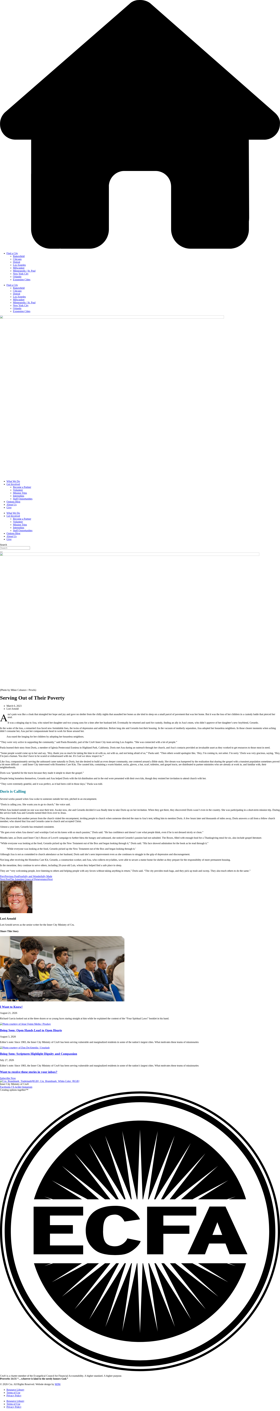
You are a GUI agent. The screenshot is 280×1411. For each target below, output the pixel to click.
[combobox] (15, 548)
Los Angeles (19, 265)
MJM (57, 1384)
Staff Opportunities (22, 498)
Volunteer (18, 490)
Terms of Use (13, 1392)
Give (9, 507)
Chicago (17, 259)
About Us (11, 504)
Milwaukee (18, 267)
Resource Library (15, 1389)
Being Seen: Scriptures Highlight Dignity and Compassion (38, 1053)
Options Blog (13, 501)
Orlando (17, 276)
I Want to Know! (11, 1007)
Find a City (12, 253)
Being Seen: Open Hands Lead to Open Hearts (31, 1030)
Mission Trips (20, 493)
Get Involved (13, 484)
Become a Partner (22, 487)
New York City (21, 273)
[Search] (1, 551)
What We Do (13, 481)
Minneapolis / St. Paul (24, 270)
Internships (18, 495)
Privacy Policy (13, 1395)
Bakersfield (19, 256)
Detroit (16, 262)
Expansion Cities (21, 279)
